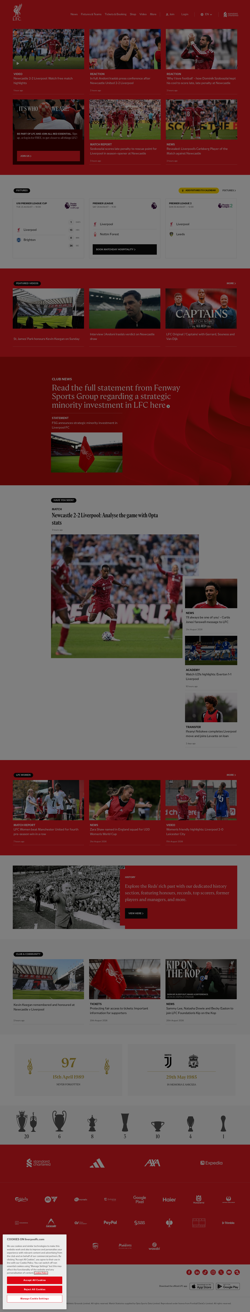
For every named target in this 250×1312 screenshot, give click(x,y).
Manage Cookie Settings (34, 1299)
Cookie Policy (41, 1273)
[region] (34, 1271)
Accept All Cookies (34, 1280)
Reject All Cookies (34, 1289)
